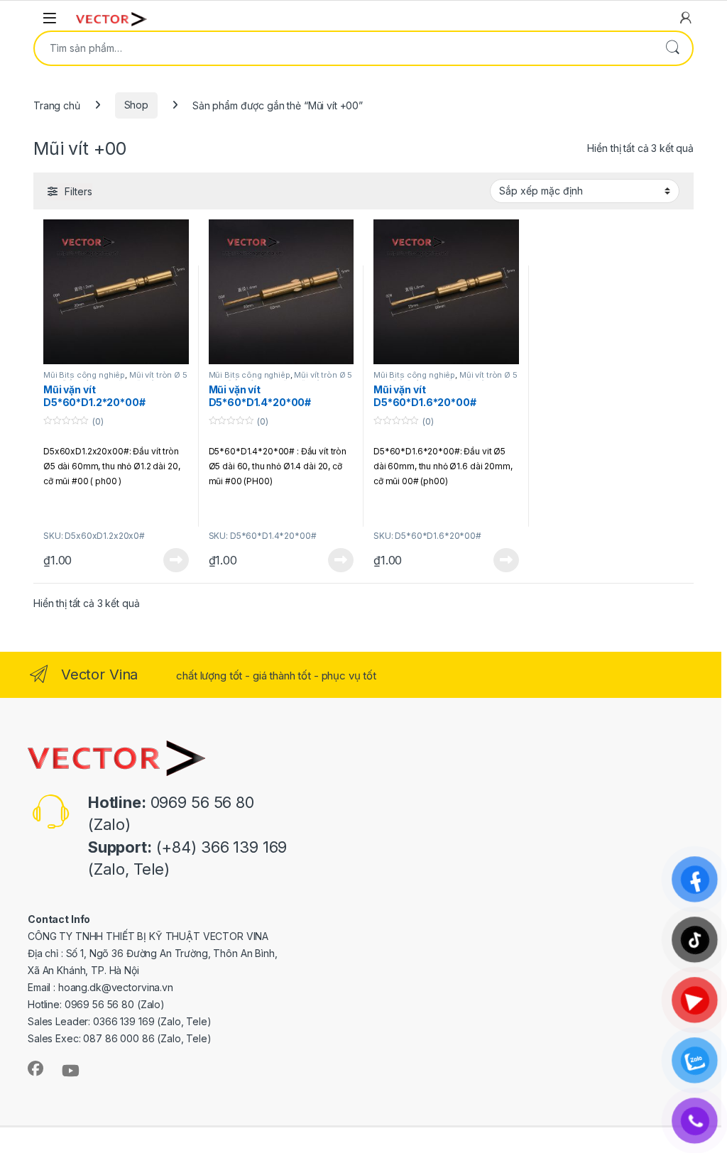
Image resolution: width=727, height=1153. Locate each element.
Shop (136, 105)
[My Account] (686, 17)
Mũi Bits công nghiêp (84, 375)
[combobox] (343, 48)
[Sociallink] (35, 1068)
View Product (170, 560)
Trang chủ (56, 105)
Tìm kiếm (672, 48)
